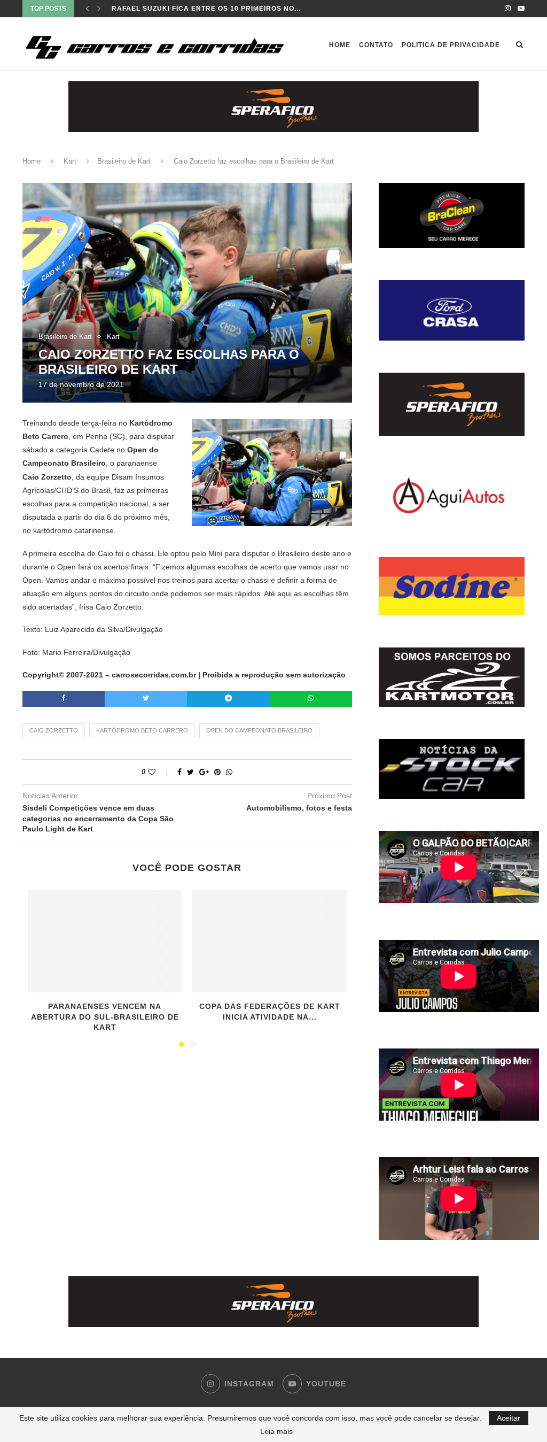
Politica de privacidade (451, 45)
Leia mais (276, 1431)
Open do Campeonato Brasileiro (259, 730)
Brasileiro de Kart (124, 161)
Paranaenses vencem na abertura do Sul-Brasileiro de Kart (105, 1016)
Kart (70, 161)
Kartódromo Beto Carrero (142, 730)
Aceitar (508, 1418)
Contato (376, 45)
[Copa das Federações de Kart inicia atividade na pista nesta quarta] (269, 941)
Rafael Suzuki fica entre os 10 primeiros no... (206, 8)
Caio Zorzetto (53, 730)
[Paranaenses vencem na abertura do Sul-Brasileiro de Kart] (105, 941)
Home (339, 45)
